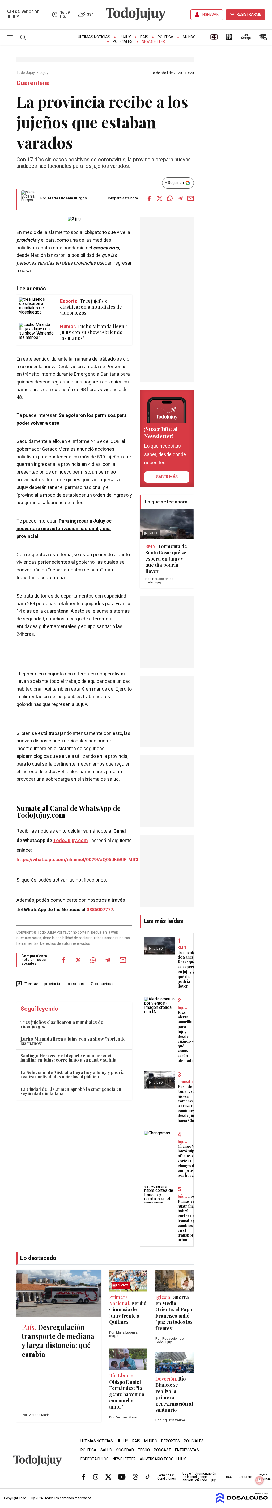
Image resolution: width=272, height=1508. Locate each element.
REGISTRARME (249, 14)
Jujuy (125, 37)
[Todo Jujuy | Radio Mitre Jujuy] (245, 38)
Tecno (144, 1450)
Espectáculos (94, 1459)
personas (75, 984)
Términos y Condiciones (166, 1477)
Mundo (189, 37)
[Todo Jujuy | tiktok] (148, 1476)
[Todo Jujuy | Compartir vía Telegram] (180, 198)
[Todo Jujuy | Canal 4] (214, 38)
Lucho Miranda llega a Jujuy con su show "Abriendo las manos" (73, 1041)
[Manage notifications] (259, 1480)
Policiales (123, 41)
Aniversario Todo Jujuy (163, 1459)
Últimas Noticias (94, 37)
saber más (167, 476)
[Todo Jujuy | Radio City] (229, 38)
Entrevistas (187, 1450)
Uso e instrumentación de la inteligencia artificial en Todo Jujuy (199, 1476)
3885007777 (100, 909)
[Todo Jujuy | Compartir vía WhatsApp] (170, 198)
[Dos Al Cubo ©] (242, 1502)
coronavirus (106, 248)
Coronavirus (102, 984)
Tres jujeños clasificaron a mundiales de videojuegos (61, 1024)
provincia (52, 984)
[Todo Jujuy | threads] (135, 1476)
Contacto (245, 1476)
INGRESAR (210, 14)
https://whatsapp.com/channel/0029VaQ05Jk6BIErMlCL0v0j (82, 859)
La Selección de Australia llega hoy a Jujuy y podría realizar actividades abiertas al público (72, 1074)
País (144, 37)
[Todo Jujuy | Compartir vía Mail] (191, 198)
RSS (229, 1476)
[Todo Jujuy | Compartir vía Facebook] (149, 198)
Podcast (162, 1450)
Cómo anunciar (265, 1477)
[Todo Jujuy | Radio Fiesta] (264, 38)
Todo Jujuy (26, 73)
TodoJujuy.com (70, 840)
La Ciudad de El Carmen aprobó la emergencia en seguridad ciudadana (70, 1091)
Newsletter (153, 41)
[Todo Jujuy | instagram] (96, 1476)
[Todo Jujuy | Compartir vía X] (159, 198)
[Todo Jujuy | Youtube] (122, 1476)
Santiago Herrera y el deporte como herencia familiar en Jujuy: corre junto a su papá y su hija (68, 1058)
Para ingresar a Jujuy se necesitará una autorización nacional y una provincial (64, 528)
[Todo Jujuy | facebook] (83, 1476)
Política (165, 37)
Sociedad (125, 1450)
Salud (106, 1450)
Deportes (170, 1441)
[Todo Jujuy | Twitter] (108, 1476)
